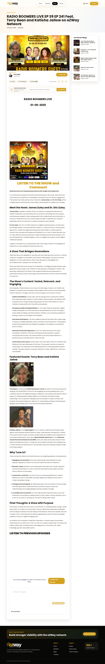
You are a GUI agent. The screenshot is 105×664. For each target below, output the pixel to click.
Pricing (61, 3)
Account (94, 3)
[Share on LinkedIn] (58, 81)
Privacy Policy (73, 649)
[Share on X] (66, 81)
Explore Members (89, 634)
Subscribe (63, 74)
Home (40, 3)
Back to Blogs (11, 12)
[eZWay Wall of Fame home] (12, 3)
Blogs (54, 3)
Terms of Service (73, 652)
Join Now (55, 654)
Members (47, 3)
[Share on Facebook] (62, 81)
